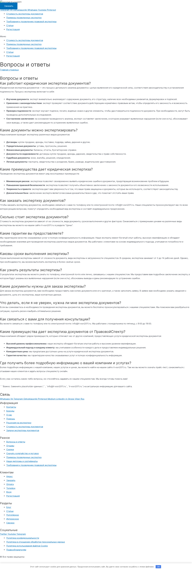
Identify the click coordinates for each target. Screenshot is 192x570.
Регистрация (13, 29)
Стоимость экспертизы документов (24, 13)
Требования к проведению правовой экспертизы (31, 21)
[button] (8, 6)
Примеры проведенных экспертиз (23, 17)
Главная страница (9, 69)
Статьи (9, 25)
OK (158, 567)
